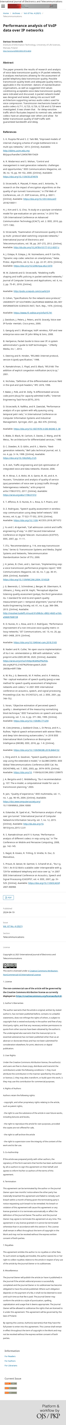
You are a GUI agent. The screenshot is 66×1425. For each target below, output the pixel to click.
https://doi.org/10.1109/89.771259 (31, 720)
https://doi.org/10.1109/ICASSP (44, 883)
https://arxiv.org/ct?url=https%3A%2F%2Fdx (25, 660)
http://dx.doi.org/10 (33, 823)
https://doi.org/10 (23, 772)
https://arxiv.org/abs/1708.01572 (19, 494)
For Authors (10, 1360)
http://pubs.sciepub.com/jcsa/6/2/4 (32, 291)
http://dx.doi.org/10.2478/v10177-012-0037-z (36, 247)
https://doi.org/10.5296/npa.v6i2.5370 (33, 265)
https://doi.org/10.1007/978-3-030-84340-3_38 (37, 428)
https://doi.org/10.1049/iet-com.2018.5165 (35, 642)
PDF (9, 897)
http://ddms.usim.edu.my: (16, 150)
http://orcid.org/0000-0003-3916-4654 (17, 51)
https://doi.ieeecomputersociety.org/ (22, 801)
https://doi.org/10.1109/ (26, 520)
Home (6, 13)
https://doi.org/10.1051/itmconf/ (39, 198)
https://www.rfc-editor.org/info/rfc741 (33, 312)
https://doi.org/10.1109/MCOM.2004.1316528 (26, 579)
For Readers (10, 1356)
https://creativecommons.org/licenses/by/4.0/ (39, 996)
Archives (16, 13)
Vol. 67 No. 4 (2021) (32, 13)
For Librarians (11, 1365)
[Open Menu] (3, 6)
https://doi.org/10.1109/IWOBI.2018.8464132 (36, 750)
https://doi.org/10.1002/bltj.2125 (19, 458)
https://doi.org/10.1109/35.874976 (20, 176)
